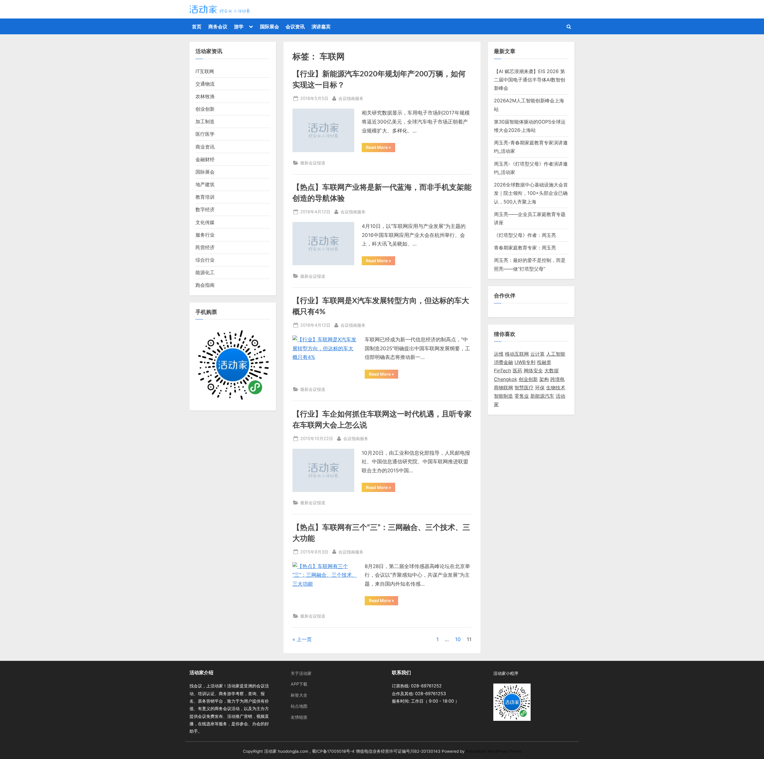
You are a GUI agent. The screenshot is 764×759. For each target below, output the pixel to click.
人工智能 (555, 354)
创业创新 (205, 109)
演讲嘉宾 (321, 27)
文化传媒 (205, 222)
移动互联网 (517, 354)
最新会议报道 (312, 162)
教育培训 (205, 197)
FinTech (502, 371)
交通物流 (205, 84)
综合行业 (205, 260)
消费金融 (503, 362)
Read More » (380, 148)
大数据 (551, 371)
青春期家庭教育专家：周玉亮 (525, 248)
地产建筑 (205, 184)
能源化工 (205, 272)
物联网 (506, 388)
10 (458, 639)
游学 (239, 27)
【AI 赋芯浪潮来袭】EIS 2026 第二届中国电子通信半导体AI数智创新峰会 (529, 79)
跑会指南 (205, 285)
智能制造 (503, 396)
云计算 (537, 354)
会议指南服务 (350, 98)
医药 (517, 371)
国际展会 (269, 27)
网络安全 (533, 371)
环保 (540, 388)
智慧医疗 (524, 388)
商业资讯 (205, 147)
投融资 (544, 362)
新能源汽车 (542, 396)
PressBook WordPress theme (493, 751)
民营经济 (205, 247)
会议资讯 (295, 27)
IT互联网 (204, 71)
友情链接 (299, 717)
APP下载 (299, 684)
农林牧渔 (205, 96)
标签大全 (299, 695)
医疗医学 (205, 134)
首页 (196, 27)
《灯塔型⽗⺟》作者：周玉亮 (525, 235)
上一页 (304, 639)
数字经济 (205, 209)
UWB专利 (525, 362)
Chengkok (505, 379)
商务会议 (217, 27)
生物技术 (555, 388)
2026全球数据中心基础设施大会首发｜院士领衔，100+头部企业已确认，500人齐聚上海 (531, 193)
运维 (498, 354)
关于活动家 (301, 673)
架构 (544, 379)
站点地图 (299, 706)
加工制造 (205, 121)
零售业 (522, 396)
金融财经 (205, 159)
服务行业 (205, 235)
